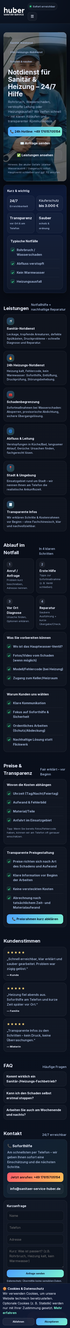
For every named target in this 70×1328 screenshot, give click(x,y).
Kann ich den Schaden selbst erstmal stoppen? (28, 1095)
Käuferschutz (49, 200)
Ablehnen (18, 1321)
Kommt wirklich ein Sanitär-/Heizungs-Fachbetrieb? (31, 1078)
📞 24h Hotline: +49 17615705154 (35, 131)
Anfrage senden (35, 1273)
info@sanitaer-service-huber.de (35, 1189)
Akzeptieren (52, 1321)
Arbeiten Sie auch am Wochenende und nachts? (33, 1112)
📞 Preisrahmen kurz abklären (35, 919)
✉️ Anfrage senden (35, 143)
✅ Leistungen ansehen (35, 155)
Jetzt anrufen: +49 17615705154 (35, 1177)
